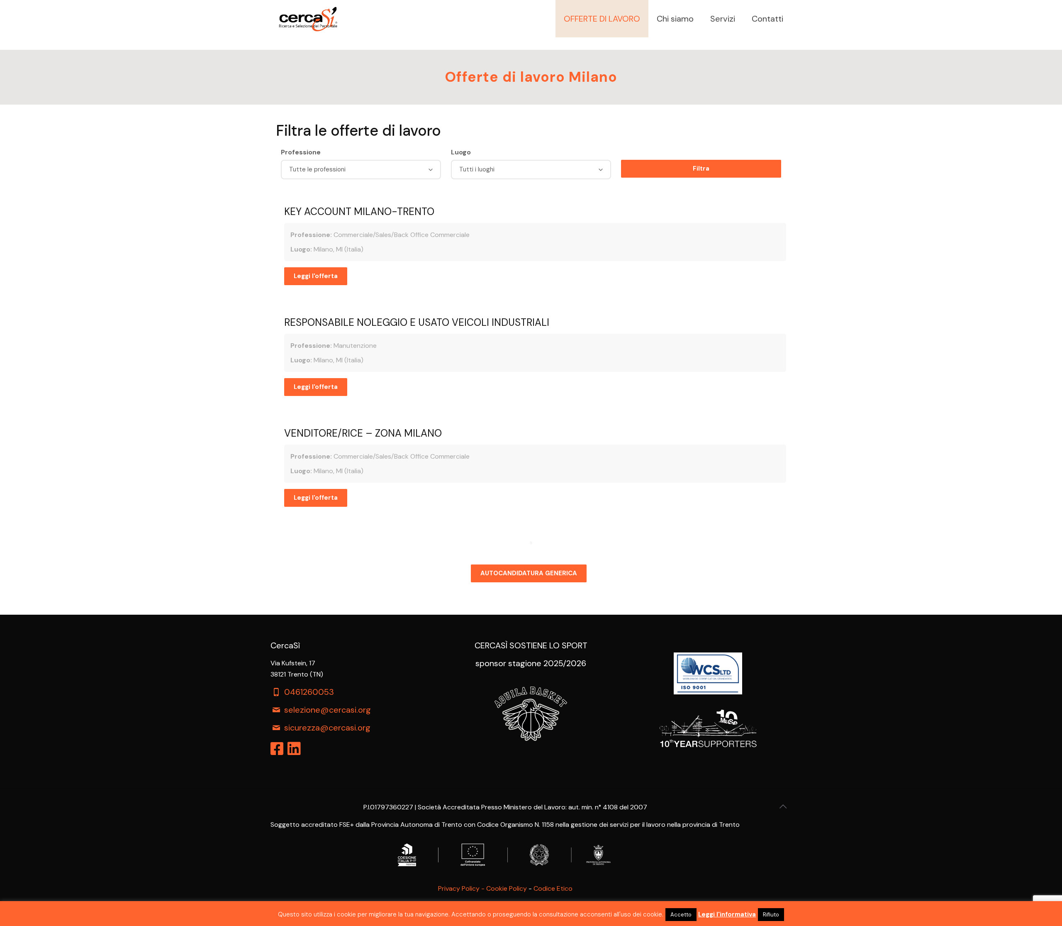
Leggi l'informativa (727, 914)
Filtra (701, 168)
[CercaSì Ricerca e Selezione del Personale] (308, 18)
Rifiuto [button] (771, 914)
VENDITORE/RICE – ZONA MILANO (363, 433)
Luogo (461, 152)
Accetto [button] (681, 914)
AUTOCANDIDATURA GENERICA (528, 573)
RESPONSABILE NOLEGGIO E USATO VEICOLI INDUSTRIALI (416, 322)
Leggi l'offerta (316, 276)
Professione (301, 152)
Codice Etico (552, 888)
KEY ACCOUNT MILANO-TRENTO (359, 211)
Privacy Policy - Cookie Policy (482, 888)
